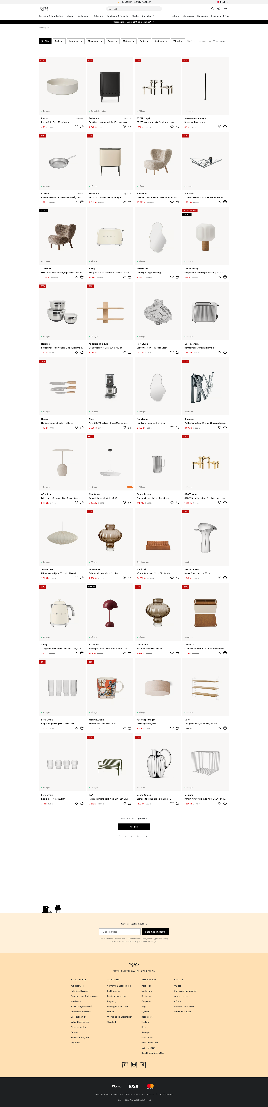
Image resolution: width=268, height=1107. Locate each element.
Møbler (135, 16)
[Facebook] (124, 1064)
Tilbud (176, 41)
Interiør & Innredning (116, 996)
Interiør (70, 16)
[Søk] (109, 8)
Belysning (98, 16)
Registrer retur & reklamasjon (84, 996)
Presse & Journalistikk (184, 1006)
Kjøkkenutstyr (83, 16)
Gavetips (146, 1032)
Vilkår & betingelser (80, 1022)
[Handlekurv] (225, 8)
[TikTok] (143, 1064)
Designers (146, 996)
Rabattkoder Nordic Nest (153, 1053)
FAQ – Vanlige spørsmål (81, 1006)
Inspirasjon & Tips (220, 16)
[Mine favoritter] (219, 8)
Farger (111, 41)
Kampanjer (202, 16)
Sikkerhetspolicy (78, 1027)
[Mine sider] (212, 8)
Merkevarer (188, 16)
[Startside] (44, 9)
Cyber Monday (148, 1048)
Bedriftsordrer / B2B (80, 1037)
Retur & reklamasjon (80, 991)
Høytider (145, 1022)
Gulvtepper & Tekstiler (118, 16)
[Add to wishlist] (76, 127)
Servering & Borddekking (51, 16)
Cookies (75, 1032)
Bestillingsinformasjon (81, 1011)
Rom (144, 1027)
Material (127, 41)
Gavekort (111, 1022)
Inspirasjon (146, 986)
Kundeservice (77, 986)
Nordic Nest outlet (182, 1011)
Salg (144, 1006)
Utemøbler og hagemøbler (119, 1017)
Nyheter (176, 16)
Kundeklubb (76, 1001)
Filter (47, 41)
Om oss (177, 986)
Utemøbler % (148, 16)
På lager (59, 41)
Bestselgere (147, 1017)
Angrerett (75, 1042)
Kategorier (74, 41)
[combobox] (223, 2)
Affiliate (177, 1001)
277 (139, 835)
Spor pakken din (78, 1017)
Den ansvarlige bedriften (185, 991)
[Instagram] (134, 1064)
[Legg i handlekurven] (81, 126)
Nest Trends (147, 1037)
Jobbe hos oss (181, 996)
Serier (143, 41)
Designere (160, 41)
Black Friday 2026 (150, 1042)
